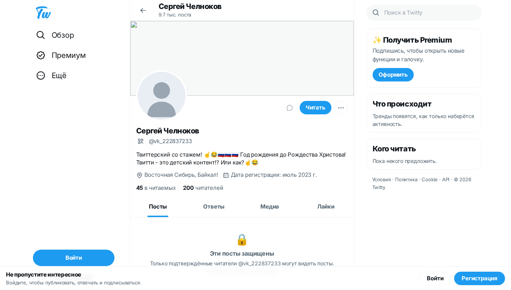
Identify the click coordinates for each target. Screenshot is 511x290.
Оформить (393, 74)
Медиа (269, 206)
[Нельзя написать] (290, 107)
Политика (406, 179)
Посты (158, 206)
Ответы (213, 206)
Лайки (325, 206)
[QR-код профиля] (140, 141)
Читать (315, 107)
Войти (435, 278)
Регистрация (480, 278)
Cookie (430, 179)
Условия (381, 179)
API (446, 179)
